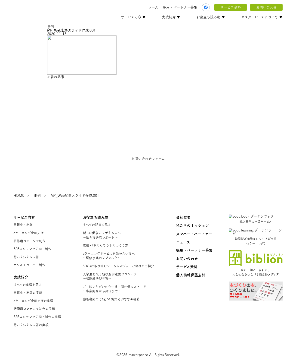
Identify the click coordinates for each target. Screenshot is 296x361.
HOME (18, 195)
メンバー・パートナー (194, 234)
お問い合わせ (266, 7)
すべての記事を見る (97, 224)
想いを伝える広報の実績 (30, 324)
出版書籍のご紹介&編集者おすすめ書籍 (111, 299)
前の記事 (57, 77)
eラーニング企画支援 (28, 232)
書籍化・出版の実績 (27, 292)
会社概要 (183, 217)
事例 (37, 195)
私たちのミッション (192, 225)
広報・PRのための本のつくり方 (105, 245)
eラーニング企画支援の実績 (33, 300)
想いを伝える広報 (26, 257)
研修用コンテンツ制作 (29, 241)
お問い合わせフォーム (148, 158)
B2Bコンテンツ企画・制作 (32, 248)
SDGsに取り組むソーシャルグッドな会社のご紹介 (118, 266)
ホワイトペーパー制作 (29, 264)
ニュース (151, 7)
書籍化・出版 (23, 224)
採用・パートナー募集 (180, 7)
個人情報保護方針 (190, 275)
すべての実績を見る (27, 284)
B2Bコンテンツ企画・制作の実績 (37, 316)
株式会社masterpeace (38, 7)
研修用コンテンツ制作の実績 (34, 308)
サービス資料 (230, 7)
